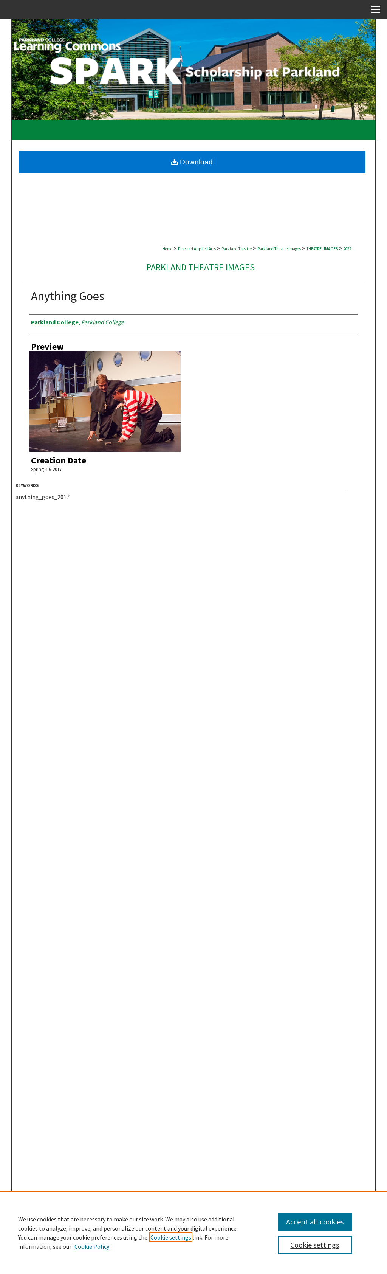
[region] (193, 1232)
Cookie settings (170, 1237)
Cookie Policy (91, 1246)
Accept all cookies (315, 1221)
